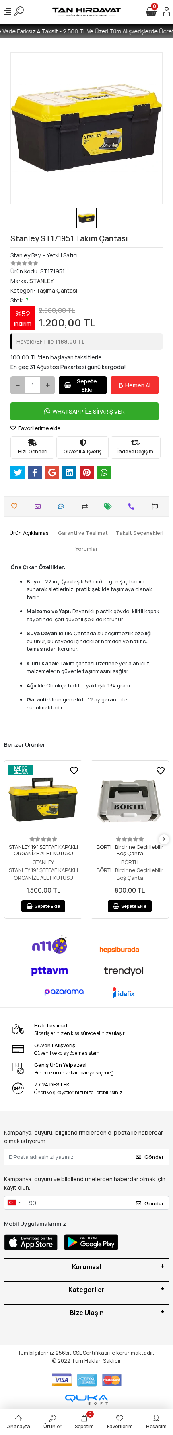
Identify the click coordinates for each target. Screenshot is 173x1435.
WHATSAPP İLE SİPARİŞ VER (88, 411)
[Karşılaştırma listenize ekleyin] (87, 506)
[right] (164, 839)
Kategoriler (86, 1289)
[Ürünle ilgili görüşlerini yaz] (63, 506)
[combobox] (13, 1203)
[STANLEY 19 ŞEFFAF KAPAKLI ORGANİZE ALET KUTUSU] (43, 799)
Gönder (154, 1156)
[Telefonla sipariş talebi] (133, 506)
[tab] (30, 533)
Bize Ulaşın (87, 1312)
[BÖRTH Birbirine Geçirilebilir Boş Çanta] (130, 799)
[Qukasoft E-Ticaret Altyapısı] (86, 1400)
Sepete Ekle (87, 385)
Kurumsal (86, 1266)
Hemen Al (137, 385)
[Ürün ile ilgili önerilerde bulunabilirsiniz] (157, 506)
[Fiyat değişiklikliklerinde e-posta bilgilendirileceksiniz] (110, 506)
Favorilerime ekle (38, 428)
